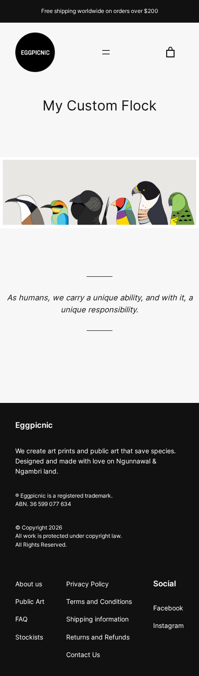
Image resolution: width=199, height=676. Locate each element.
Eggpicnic (34, 425)
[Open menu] (106, 52)
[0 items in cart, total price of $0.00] (170, 52)
